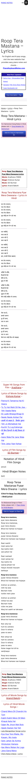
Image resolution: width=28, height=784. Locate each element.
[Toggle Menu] (26, 2)
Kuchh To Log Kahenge (11, 427)
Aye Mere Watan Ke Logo (12, 747)
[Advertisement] (14, 23)
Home (3, 108)
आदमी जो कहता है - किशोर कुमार (12, 420)
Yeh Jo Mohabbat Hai (11, 424)
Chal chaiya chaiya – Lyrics (12, 754)
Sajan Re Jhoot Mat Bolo (12, 724)
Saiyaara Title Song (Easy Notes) (14, 85)
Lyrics (10, 108)
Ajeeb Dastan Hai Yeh (11, 728)
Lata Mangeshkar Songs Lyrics (13, 731)
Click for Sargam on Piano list (13, 511)
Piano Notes (6, 3)
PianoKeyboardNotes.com (14, 68)
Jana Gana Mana (9, 750)
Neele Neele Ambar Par (12, 417)
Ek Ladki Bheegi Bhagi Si (12, 414)
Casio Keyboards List (10, 88)
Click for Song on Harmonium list (14, 134)
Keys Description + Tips (14, 95)
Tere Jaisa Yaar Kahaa (11, 444)
